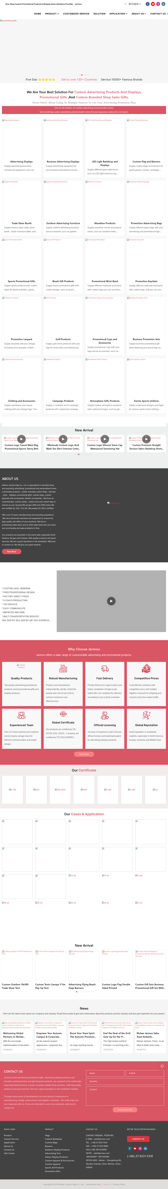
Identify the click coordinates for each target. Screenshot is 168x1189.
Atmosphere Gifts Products (105, 400)
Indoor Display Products (56, 1156)
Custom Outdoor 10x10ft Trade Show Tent (15, 986)
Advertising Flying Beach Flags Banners (82, 986)
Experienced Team (21, 725)
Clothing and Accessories (21, 400)
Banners (49, 1146)
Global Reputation (146, 725)
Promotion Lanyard (21, 339)
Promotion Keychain (146, 281)
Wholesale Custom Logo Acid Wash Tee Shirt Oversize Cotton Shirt (63, 446)
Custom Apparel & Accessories (59, 1160)
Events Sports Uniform (146, 400)
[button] (167, 13)
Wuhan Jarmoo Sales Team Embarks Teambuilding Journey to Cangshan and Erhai (150, 1034)
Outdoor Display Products (57, 1149)
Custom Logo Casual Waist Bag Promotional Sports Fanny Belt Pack (21, 446)
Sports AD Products (54, 1167)
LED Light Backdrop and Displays (105, 163)
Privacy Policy (119, 1184)
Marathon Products (104, 223)
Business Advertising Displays (63, 161)
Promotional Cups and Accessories (105, 340)
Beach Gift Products (63, 281)
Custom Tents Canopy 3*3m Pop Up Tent (50, 986)
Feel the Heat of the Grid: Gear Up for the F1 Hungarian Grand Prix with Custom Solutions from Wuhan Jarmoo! (117, 1034)
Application (9, 1142)
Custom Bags (51, 1142)
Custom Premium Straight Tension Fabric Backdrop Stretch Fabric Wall (146, 446)
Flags (47, 1135)
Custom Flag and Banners (146, 161)
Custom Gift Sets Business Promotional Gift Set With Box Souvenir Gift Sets (149, 986)
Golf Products (63, 339)
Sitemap (106, 1184)
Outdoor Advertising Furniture (63, 223)
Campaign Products (63, 400)
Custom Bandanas (53, 1138)
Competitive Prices (146, 678)
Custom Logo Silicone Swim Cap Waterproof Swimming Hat (104, 446)
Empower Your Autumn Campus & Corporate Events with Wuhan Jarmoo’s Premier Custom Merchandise (50, 1034)
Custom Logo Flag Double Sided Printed (116, 986)
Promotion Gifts (52, 1171)
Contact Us (9, 1149)
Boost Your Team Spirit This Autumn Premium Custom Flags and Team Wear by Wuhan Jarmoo (83, 1034)
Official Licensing (105, 725)
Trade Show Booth (22, 223)
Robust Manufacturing (63, 678)
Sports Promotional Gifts (21, 281)
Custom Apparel (53, 1164)
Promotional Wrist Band (105, 281)
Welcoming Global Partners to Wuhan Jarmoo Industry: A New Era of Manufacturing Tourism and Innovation (16, 1034)
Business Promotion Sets (146, 339)
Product (8, 1135)
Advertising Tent (53, 1153)
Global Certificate (63, 722)
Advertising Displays (21, 161)
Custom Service (11, 1138)
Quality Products (21, 678)
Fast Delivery (104, 678)
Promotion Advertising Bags (146, 223)
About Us (8, 1146)
